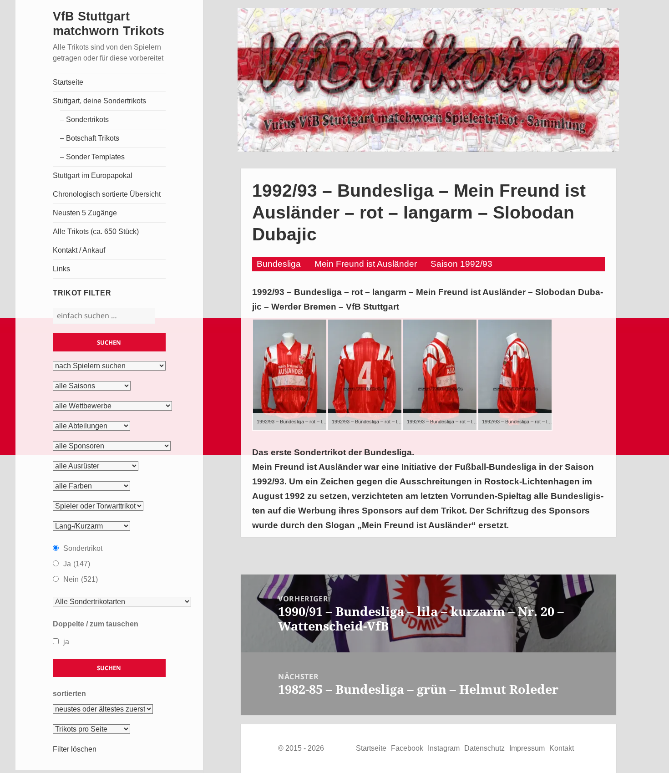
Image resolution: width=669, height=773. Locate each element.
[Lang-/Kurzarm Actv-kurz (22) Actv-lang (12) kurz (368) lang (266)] (91, 526)
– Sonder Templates (92, 157)
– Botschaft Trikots (89, 138)
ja (66, 642)
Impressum (527, 748)
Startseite (68, 82)
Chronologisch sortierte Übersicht (107, 194)
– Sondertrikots (84, 119)
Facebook (407, 748)
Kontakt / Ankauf (79, 250)
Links (61, 269)
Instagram (444, 748)
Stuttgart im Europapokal (92, 175)
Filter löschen (74, 749)
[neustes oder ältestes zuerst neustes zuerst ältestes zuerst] (103, 709)
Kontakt (561, 748)
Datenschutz (484, 748)
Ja (76, 564)
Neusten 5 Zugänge (85, 213)
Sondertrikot (82, 548)
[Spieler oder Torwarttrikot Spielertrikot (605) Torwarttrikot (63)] (98, 506)
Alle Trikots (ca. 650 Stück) (96, 231)
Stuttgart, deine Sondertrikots (99, 101)
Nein (80, 579)
